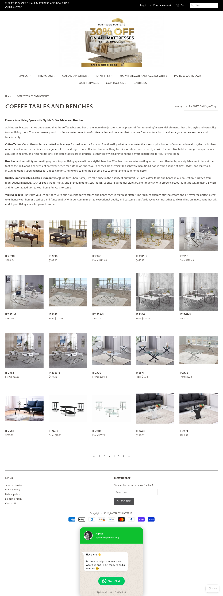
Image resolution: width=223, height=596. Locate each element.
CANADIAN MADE (75, 76)
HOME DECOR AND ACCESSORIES (143, 76)
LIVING (24, 76)
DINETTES (103, 76)
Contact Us (11, 503)
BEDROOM (45, 76)
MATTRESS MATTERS (121, 513)
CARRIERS (140, 83)
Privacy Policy (12, 489)
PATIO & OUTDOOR (187, 76)
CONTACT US (115, 83)
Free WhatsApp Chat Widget (113, 592)
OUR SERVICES (89, 83)
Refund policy (12, 494)
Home (8, 96)
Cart (183, 5)
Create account (162, 5)
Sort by (178, 106)
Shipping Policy (13, 498)
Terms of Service (13, 485)
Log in (143, 5)
